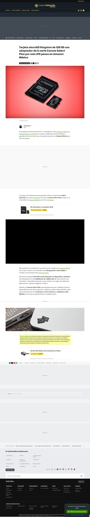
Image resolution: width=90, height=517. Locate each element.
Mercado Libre (25, 10)
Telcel (34, 466)
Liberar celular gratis (76, 446)
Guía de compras (16, 10)
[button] (27, 126)
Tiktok (78, 10)
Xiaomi (79, 37)
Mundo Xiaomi (9, 497)
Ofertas (8, 10)
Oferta (35, 37)
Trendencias (66, 488)
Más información (55, 515)
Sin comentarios (25, 63)
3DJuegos (20, 488)
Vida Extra (20, 490)
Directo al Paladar (45, 488)
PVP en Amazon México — (39, 210)
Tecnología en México (24, 463)
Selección (45, 5)
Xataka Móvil (9, 490)
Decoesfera (66, 490)
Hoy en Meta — (37, 353)
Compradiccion (67, 492)
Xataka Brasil (9, 508)
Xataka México (9, 506)
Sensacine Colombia (31, 508)
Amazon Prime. (43, 273)
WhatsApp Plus (56, 446)
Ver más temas (10, 469)
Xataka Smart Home (9, 494)
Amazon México (35, 10)
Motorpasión (55, 488)
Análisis (21, 455)
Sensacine (31, 488)
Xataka (7, 488)
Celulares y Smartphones (23, 460)
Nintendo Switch (60, 37)
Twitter (33, 63)
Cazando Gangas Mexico (37, 456)
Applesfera (8, 492)
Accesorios (63, 363)
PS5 (54, 37)
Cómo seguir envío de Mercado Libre (43, 446)
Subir (80, 481)
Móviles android (36, 463)
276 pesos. (50, 200)
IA (50, 37)
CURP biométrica (66, 446)
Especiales (8, 459)
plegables (68, 37)
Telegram (83, 10)
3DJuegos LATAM (21, 506)
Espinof (30, 490)
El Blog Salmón (78, 488)
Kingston (37, 198)
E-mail (38, 63)
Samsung (74, 37)
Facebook (31, 63)
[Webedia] (81, 1)
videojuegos (22, 466)
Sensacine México (33, 506)
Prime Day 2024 (9, 463)
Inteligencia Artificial (43, 37)
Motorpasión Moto (56, 490)
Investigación (9, 455)
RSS (66, 469)
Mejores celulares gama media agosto (24, 446)
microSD (56, 363)
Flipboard (36, 63)
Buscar (81, 476)
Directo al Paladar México (45, 506)
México (7, 466)
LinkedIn (71, 469)
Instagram (81, 10)
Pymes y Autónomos (77, 490)
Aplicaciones (36, 459)
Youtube (57, 469)
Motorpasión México (55, 506)
